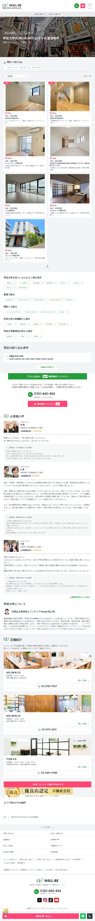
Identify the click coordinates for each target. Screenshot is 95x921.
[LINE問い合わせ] (83, 916)
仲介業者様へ (76, 859)
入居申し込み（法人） (44, 859)
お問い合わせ (8, 833)
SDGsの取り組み (61, 870)
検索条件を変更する (47, 367)
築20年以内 (22, 287)
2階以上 (9, 283)
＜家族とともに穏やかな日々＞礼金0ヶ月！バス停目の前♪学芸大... (70, 214)
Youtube (56, 900)
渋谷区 (23, 336)
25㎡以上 (63, 283)
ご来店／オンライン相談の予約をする (47, 784)
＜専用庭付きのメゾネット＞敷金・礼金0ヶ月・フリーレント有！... (69, 122)
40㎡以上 (76, 283)
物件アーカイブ (32, 908)
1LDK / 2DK (22, 67)
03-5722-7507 (48, 687)
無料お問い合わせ (82, 5)
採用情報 (20, 863)
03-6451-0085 (48, 773)
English (39, 870)
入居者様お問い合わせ (62, 859)
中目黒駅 (35, 324)
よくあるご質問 (9, 863)
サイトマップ (63, 908)
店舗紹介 (6, 839)
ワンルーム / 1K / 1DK (12, 312)
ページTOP (45, 827)
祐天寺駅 (49, 324)
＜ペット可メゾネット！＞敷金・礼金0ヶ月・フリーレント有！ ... (25, 122)
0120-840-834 (76, 5)
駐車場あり (50, 283)
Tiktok (50, 900)
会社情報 (54, 852)
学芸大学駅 (62, 324)
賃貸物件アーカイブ (10, 870)
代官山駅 (22, 324)
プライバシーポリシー (48, 908)
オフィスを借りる (10, 859)
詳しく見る (82, 680)
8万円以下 (9, 300)
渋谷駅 (9, 324)
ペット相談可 (23, 283)
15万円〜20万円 (54, 300)
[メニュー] (90, 4)
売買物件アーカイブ (27, 870)
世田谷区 (9, 336)
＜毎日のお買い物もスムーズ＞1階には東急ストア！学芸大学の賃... (24, 167)
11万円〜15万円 (38, 300)
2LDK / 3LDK (36, 67)
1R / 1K (9, 67)
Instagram (45, 900)
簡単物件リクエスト (48, 404)
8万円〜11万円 (23, 300)
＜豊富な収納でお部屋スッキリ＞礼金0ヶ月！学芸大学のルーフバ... (25, 214)
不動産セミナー (57, 846)
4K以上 (62, 312)
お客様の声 (55, 839)
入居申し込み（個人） (26, 859)
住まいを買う (8, 846)
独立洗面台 (36, 283)
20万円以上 (69, 300)
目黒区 (36, 336)
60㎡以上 (9, 287)
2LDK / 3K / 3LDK (46, 312)
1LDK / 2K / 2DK (30, 312)
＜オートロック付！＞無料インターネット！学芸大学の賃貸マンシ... (25, 259)
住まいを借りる (57, 833)
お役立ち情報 (8, 852)
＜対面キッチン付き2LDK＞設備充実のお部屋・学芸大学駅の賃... (69, 169)
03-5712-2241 (48, 730)
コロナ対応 (48, 870)
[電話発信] (90, 916)
